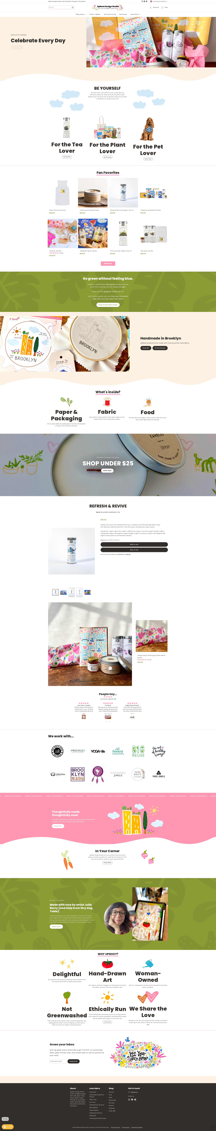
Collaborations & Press (96, 1105)
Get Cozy (111, 1103)
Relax (110, 1097)
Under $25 (112, 1111)
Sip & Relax (67, 156)
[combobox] (61, 7)
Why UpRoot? (93, 1107)
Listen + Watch (94, 14)
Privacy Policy (126, 1127)
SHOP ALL (108, 263)
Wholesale (92, 1115)
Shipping (103, 540)
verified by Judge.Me (107, 699)
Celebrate (112, 1108)
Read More (58, 826)
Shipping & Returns (95, 1113)
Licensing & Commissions (97, 1118)
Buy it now (134, 550)
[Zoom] (71, 551)
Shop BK (146, 348)
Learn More (134, 14)
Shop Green (80, 14)
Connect (111, 1092)
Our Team (92, 1102)
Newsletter (92, 1092)
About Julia (56, 926)
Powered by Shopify (136, 1127)
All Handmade (160, 348)
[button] (53, 253)
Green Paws (148, 159)
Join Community (110, 14)
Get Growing (107, 157)
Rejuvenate (112, 1100)
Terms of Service (115, 1127)
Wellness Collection (20, 47)
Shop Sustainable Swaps (108, 305)
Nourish (111, 1105)
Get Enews (123, 14)
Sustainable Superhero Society (96, 1096)
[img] (108, 697)
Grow (110, 1095)
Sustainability (93, 1110)
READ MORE (107, 862)
